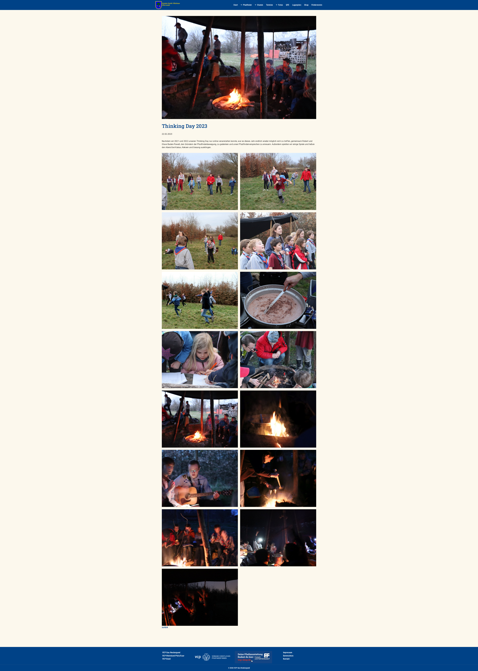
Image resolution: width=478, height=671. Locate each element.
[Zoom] (200, 181)
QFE (287, 5)
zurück (165, 627)
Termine (269, 5)
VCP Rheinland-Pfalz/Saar (173, 656)
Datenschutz (288, 656)
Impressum (287, 652)
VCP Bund (166, 659)
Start (236, 5)
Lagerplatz (296, 5)
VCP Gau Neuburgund (171, 652)
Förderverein (316, 5)
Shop (306, 5)
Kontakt (286, 659)
